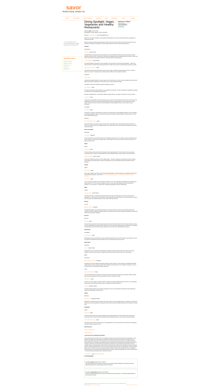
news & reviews (87, 18)
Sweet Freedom (87, 235)
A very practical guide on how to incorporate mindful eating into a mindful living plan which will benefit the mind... (71, 43)
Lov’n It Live (86, 178)
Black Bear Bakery (88, 207)
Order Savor (72, 49)
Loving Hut (86, 97)
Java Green (86, 135)
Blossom (86, 221)
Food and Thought (88, 156)
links (123, 18)
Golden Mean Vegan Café (89, 67)
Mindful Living (67, 63)
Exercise (66, 67)
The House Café (88, 193)
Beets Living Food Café (89, 271)
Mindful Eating (68, 61)
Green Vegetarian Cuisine (89, 260)
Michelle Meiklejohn (92, 35)
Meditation (67, 69)
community (114, 18)
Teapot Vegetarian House (89, 319)
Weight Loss (67, 65)
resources (98, 18)
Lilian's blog (87, 353)
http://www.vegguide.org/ (89, 329)
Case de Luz (87, 279)
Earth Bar (86, 52)
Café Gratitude (87, 87)
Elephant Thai (87, 298)
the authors (77, 18)
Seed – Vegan (87, 77)
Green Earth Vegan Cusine (90, 121)
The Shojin (86, 109)
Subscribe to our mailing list (124, 21)
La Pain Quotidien (88, 60)
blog (106, 18)
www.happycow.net (88, 332)
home (67, 18)
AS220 (86, 248)
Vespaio (86, 286)
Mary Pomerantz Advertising (95, 384)
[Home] (100, 7)
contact (133, 18)
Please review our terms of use (132, 384)
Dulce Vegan (87, 170)
